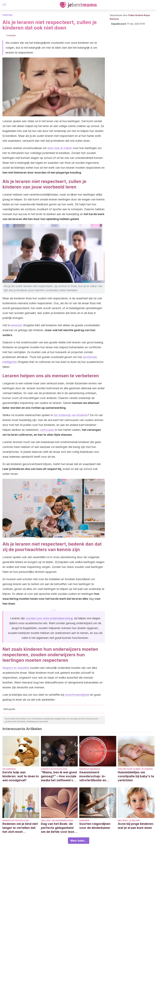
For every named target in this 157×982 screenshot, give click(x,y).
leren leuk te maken (60, 148)
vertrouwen (47, 429)
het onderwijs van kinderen (71, 415)
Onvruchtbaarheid (89, 769)
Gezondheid (9, 769)
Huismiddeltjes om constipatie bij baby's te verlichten (136, 776)
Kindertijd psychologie (54, 769)
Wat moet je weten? (129, 820)
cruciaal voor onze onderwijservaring (49, 618)
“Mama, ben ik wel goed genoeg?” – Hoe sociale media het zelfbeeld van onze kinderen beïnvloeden (59, 776)
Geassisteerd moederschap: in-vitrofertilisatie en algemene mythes (92, 776)
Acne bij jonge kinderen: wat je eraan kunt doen (136, 826)
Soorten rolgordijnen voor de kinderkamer (94, 826)
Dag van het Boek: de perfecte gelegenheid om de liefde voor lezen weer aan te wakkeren (58, 828)
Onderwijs (7, 15)
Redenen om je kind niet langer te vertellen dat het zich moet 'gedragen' (20, 828)
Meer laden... (79, 840)
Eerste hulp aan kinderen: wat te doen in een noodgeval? (20, 776)
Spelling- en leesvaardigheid (57, 820)
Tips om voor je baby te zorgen (135, 769)
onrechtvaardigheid (77, 694)
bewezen (16, 325)
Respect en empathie (15, 667)
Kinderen (84, 820)
